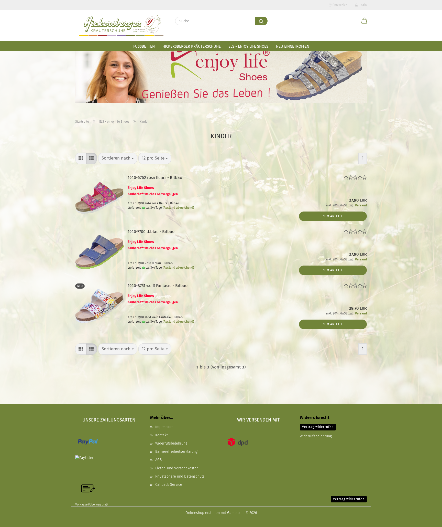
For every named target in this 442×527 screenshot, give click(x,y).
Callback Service (168, 484)
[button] (364, 21)
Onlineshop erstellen (202, 513)
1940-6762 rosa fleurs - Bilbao (155, 177)
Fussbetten (144, 46)
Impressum (164, 427)
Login (362, 5)
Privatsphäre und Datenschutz (179, 476)
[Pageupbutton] (428, 519)
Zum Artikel (333, 216)
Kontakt (161, 435)
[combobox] (117, 158)
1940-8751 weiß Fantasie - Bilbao (157, 285)
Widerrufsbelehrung (171, 443)
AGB (158, 460)
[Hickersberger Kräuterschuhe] (121, 25)
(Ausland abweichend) (178, 207)
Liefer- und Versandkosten (176, 468)
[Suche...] (261, 21)
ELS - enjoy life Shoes (248, 46)
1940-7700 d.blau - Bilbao (151, 231)
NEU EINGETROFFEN (292, 46)
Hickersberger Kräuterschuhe (191, 46)
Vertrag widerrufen (318, 427)
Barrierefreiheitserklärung (176, 451)
